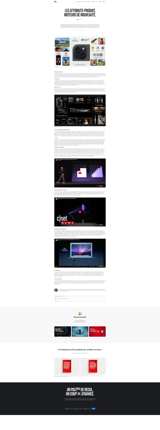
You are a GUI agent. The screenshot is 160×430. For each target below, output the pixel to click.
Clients (86, 1)
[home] (55, 2)
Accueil (77, 1)
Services (83, 1)
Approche (80, 1)
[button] (80, 296)
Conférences (93, 1)
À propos (88, 1)
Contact (104, 1)
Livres (96, 1)
